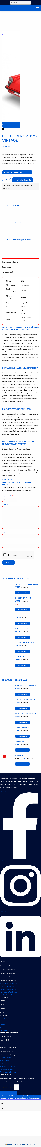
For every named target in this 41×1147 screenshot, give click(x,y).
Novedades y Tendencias (8, 977)
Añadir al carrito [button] (22, 593)
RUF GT (18, 615)
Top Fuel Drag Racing (25, 699)
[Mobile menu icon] (37, 8)
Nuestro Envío (4, 1040)
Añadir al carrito (24, 180)
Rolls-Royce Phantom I (26, 685)
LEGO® (2, 1001)
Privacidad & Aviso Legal (8, 1055)
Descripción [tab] (6, 267)
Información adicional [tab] (10, 262)
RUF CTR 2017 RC (22, 629)
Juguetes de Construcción (8, 966)
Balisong (19, 755)
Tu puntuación (7, 496)
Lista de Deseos (32, 8)
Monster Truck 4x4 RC (25, 713)
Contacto (3, 1044)
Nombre (5, 532)
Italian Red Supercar (25, 643)
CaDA (2, 1005)
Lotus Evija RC (22, 727)
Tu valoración (7, 504)
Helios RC (19, 741)
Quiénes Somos (5, 1036)
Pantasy (2, 1008)
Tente (2, 1012)
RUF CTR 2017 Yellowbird (26, 584)
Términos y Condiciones (8, 1047)
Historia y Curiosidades (7, 973)
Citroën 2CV (20, 656)
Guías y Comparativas (7, 969)
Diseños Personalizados (8, 980)
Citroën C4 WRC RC (23, 598)
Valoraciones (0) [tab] (8, 272)
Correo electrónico (9, 542)
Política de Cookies (6, 1051)
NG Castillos (4, 1016)
